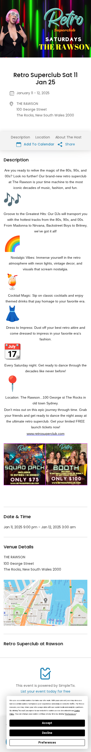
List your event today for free (45, 691)
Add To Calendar (38, 144)
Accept (47, 723)
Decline (47, 733)
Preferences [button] (70, 714)
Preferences (47, 742)
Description (20, 137)
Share (69, 144)
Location (42, 137)
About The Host (68, 137)
